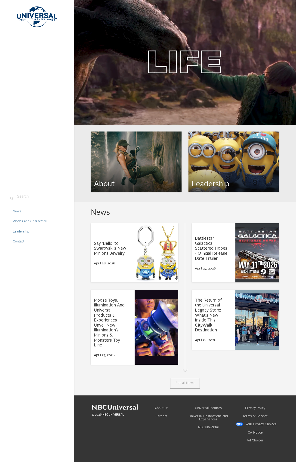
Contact (18, 241)
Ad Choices (255, 440)
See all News (185, 383)
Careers (161, 416)
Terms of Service (255, 416)
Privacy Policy (255, 408)
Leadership (21, 231)
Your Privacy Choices (261, 424)
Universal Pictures (208, 408)
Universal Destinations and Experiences (208, 418)
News (17, 211)
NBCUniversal (208, 427)
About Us (161, 408)
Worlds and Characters (30, 221)
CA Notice (255, 432)
